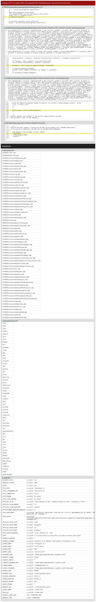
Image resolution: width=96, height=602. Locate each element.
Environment (6, 146)
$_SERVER (6, 478)
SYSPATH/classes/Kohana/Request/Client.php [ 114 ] (23, 28)
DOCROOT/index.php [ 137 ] (14, 123)
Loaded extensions (8, 321)
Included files (6, 150)
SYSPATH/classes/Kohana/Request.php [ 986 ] (21, 78)
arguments (80, 28)
